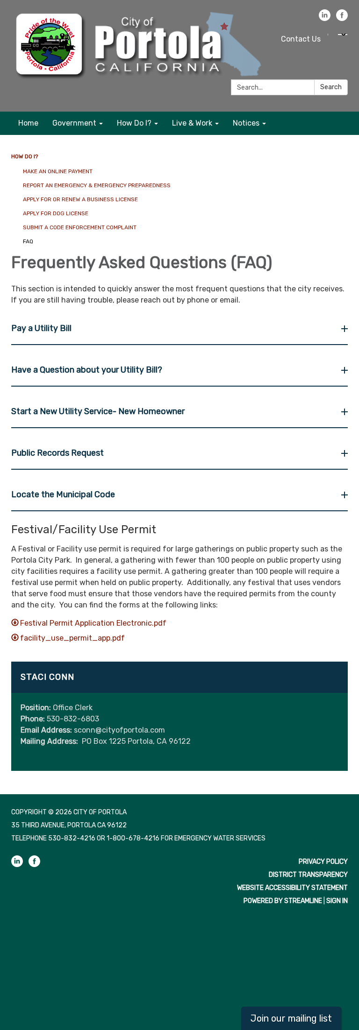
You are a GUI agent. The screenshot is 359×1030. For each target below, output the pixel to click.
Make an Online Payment (58, 171)
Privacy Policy (323, 862)
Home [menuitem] (28, 123)
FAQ (28, 241)
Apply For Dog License (55, 213)
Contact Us (301, 39)
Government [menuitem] (74, 123)
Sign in (337, 901)
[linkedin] (324, 18)
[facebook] (342, 18)
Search (331, 87)
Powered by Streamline (283, 901)
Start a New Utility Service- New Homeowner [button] (98, 411)
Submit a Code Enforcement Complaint (79, 227)
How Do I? (24, 156)
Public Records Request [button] (57, 453)
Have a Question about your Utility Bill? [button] (86, 370)
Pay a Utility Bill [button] (41, 328)
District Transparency (308, 875)
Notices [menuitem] (246, 123)
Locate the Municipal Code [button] (63, 494)
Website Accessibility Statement (292, 888)
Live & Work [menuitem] (192, 123)
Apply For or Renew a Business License (80, 199)
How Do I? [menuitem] (134, 123)
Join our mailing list (291, 1018)
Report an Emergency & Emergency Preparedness (97, 185)
